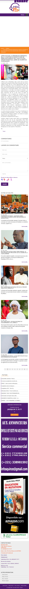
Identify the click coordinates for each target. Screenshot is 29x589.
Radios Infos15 (5, 576)
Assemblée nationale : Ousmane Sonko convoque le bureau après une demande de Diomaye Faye (13, 217)
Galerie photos (5, 574)
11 (24, 369)
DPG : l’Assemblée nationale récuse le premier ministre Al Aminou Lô (14, 287)
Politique (7, 48)
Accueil (2, 48)
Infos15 (21, 587)
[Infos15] (14, 7)
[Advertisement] (14, 31)
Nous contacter (14, 414)
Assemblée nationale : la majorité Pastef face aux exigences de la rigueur (14, 356)
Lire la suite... (25, 226)
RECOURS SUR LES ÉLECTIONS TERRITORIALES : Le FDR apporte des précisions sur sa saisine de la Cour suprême (14, 252)
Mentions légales (5, 580)
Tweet (4, 131)
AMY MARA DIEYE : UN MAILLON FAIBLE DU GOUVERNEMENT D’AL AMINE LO (11, 322)
